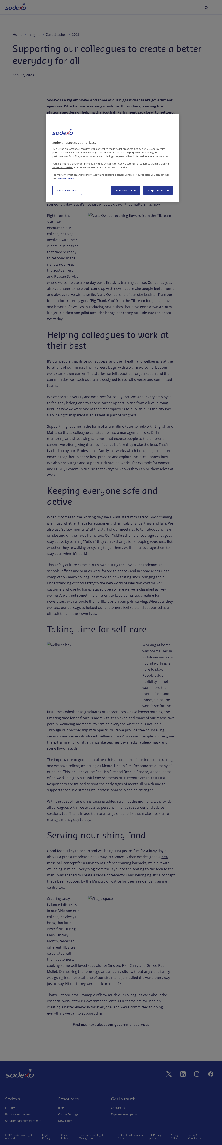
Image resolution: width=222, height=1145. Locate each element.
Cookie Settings (67, 190)
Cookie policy (66, 178)
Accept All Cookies (158, 190)
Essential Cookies (125, 190)
